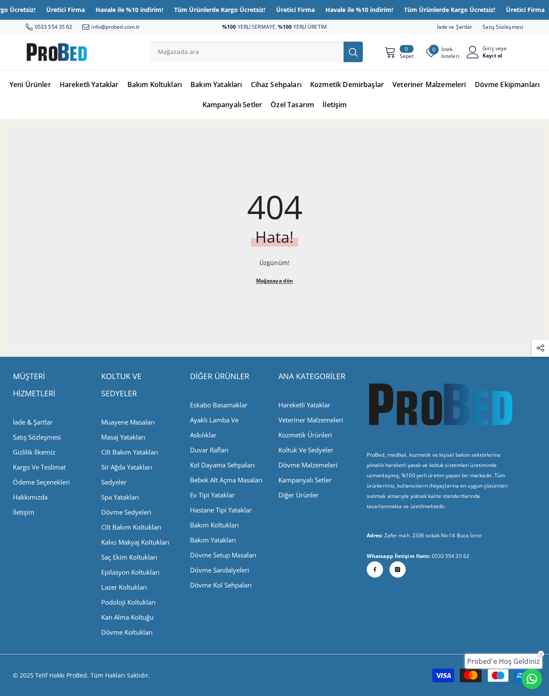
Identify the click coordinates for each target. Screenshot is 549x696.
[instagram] (397, 569)
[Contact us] (532, 679)
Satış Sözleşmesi (503, 26)
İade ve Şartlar (455, 26)
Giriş (488, 48)
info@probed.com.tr (115, 26)
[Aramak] (256, 52)
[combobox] (247, 52)
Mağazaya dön (274, 280)
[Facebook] (375, 569)
